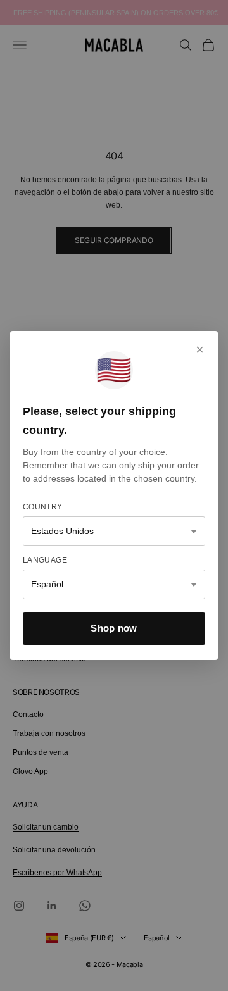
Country (43, 506)
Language (45, 560)
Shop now (114, 628)
